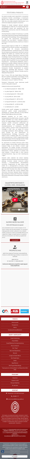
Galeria (15, 327)
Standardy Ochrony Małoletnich (15, 330)
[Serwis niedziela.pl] (24, 311)
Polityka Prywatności (15, 451)
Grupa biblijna (15, 340)
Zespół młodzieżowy (15, 338)
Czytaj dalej (14, 240)
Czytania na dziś (15, 380)
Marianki (15, 353)
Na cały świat (15, 385)
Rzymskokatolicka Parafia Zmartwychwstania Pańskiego (14, 3)
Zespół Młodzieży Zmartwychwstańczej (15, 343)
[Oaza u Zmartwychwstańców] (5, 311)
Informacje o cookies (15, 453)
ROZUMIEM (14, 456)
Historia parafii (15, 12)
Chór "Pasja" (15, 348)
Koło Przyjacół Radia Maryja (15, 365)
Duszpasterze (15, 325)
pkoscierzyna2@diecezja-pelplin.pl (16, 399)
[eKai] (15, 311)
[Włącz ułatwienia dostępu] (28, 7)
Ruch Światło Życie (15, 358)
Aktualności (15, 378)
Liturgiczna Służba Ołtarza (15, 355)
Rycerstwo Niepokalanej (15, 350)
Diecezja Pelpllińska (15, 383)
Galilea (15, 360)
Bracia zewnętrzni (15, 345)
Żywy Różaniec (15, 363)
